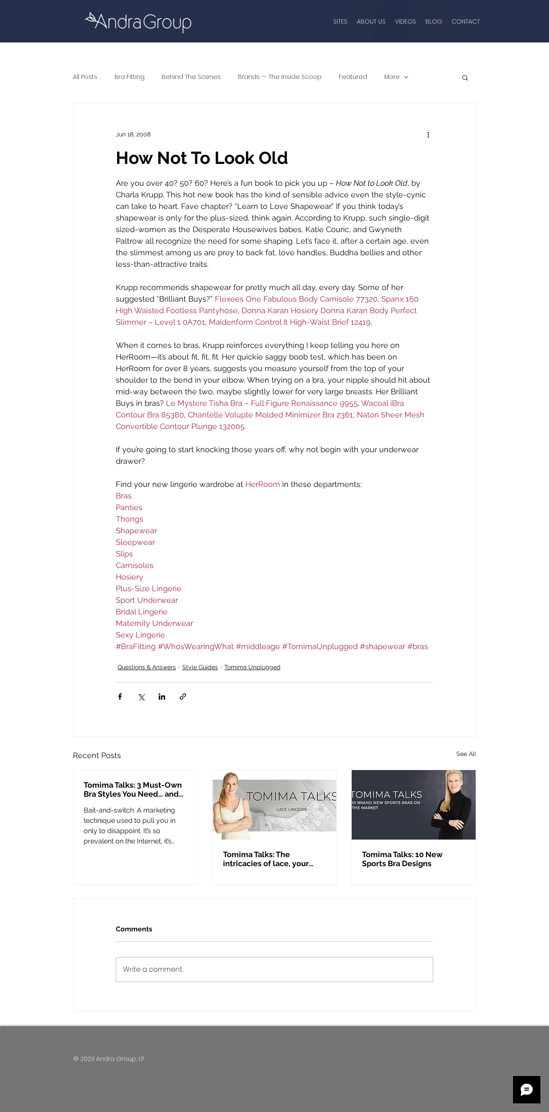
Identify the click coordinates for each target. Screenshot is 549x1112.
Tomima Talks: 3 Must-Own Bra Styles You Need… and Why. (133, 789)
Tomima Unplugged (252, 667)
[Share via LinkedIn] (162, 696)
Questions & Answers (147, 667)
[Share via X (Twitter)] (141, 696)
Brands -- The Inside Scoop (280, 77)
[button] (465, 77)
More (392, 77)
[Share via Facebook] (120, 696)
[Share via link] (183, 696)
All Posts (85, 77)
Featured (353, 77)
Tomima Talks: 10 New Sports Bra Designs (402, 859)
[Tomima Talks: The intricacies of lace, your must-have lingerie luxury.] (275, 805)
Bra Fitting (130, 77)
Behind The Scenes (191, 77)
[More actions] (428, 134)
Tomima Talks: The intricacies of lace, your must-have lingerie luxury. (271, 859)
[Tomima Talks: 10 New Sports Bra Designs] (414, 805)
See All (466, 753)
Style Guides (200, 667)
